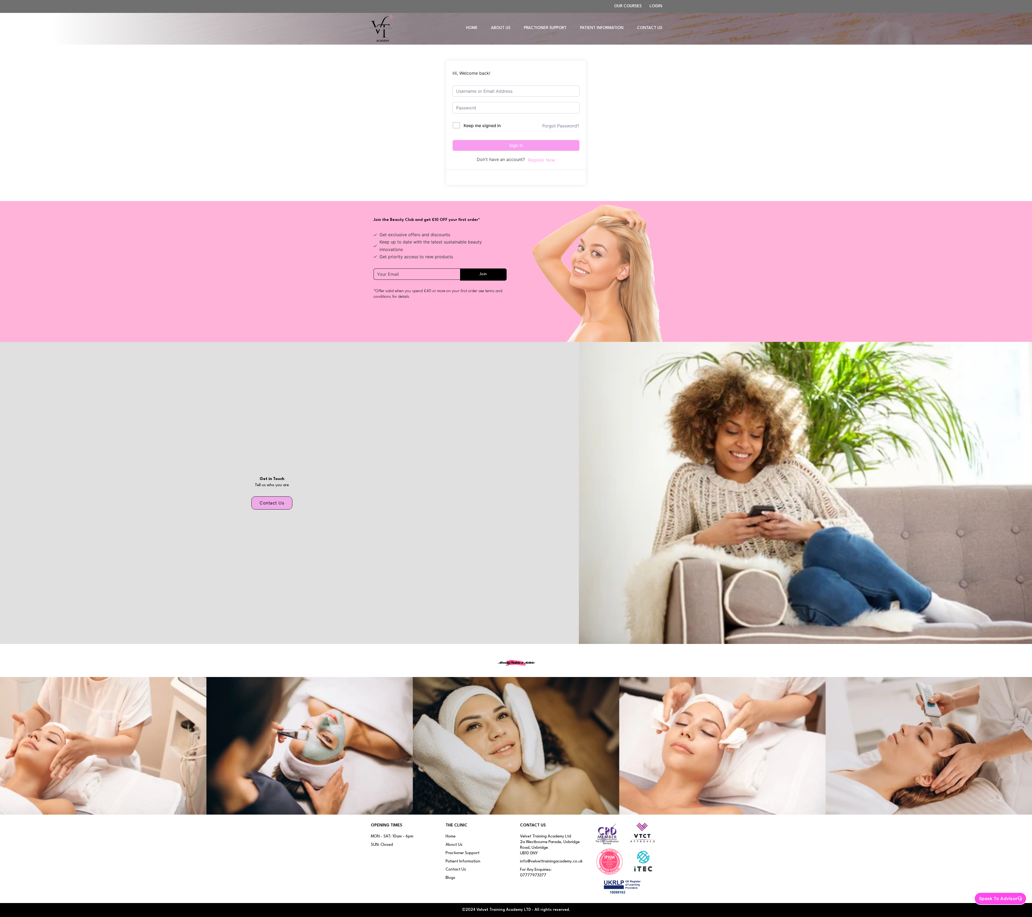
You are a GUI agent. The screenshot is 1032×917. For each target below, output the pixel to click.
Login (656, 6)
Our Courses (628, 6)
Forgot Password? (560, 125)
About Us (500, 28)
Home (472, 28)
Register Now (541, 160)
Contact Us (649, 28)
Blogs (450, 878)
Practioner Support (545, 28)
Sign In (516, 145)
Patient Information (602, 28)
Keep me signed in (482, 125)
